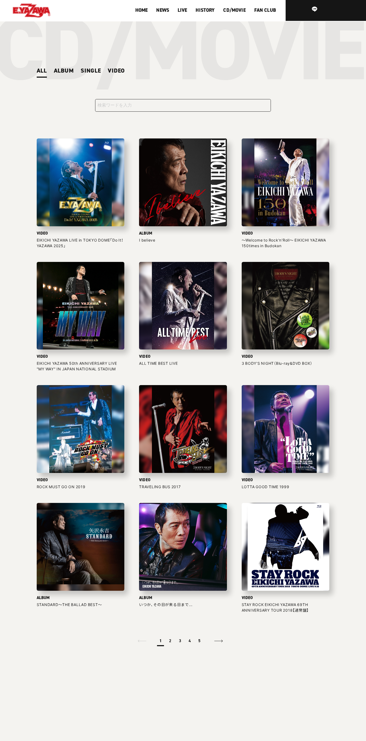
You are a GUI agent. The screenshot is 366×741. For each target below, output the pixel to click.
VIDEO (116, 71)
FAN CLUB (265, 10)
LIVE (182, 10)
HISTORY (205, 10)
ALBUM (64, 71)
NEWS (162, 10)
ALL (42, 71)
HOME (141, 10)
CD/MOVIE (234, 10)
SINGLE (91, 71)
